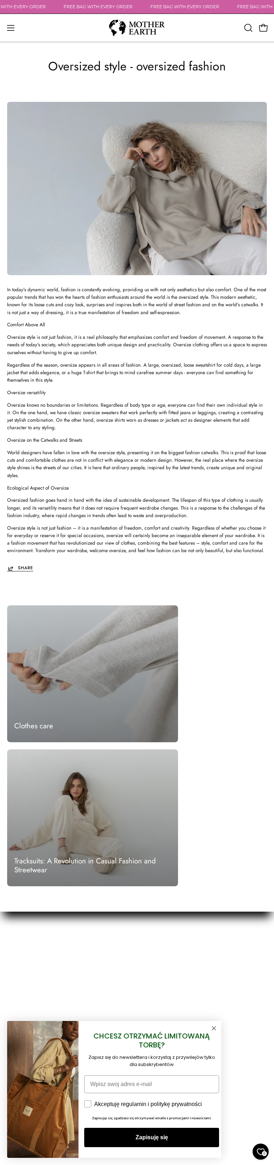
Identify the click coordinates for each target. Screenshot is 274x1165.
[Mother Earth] (137, 27)
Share (25, 568)
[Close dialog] (213, 1028)
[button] (248, 28)
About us (153, 951)
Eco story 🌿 (157, 961)
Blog (148, 971)
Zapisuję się (152, 1137)
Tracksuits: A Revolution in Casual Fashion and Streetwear (85, 866)
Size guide (155, 981)
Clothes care (33, 725)
